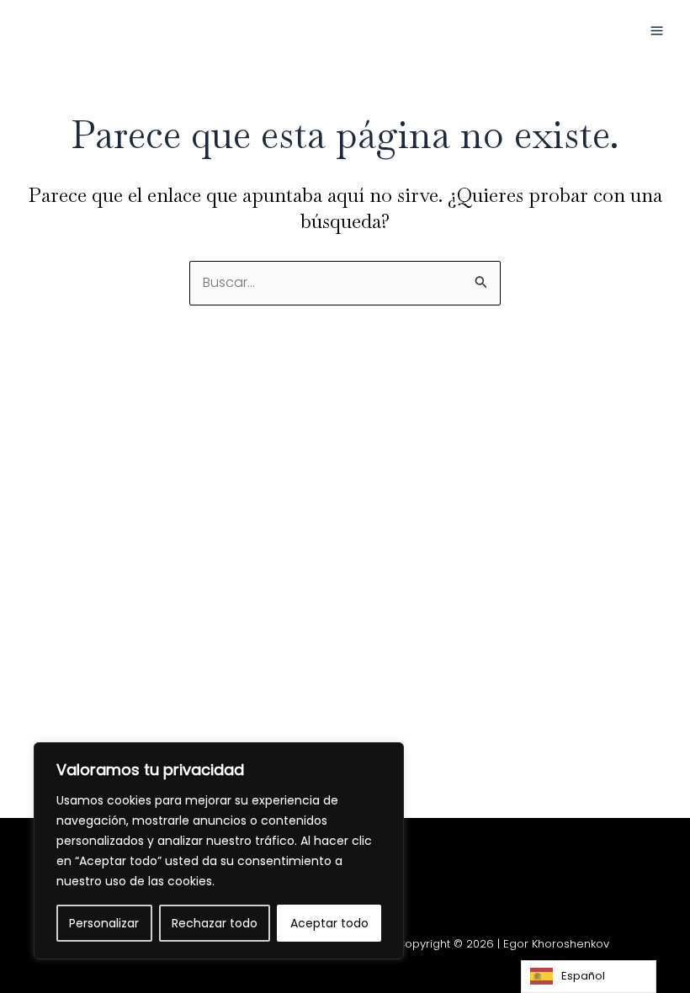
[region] (219, 850)
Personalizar (104, 923)
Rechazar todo (214, 923)
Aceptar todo (329, 923)
